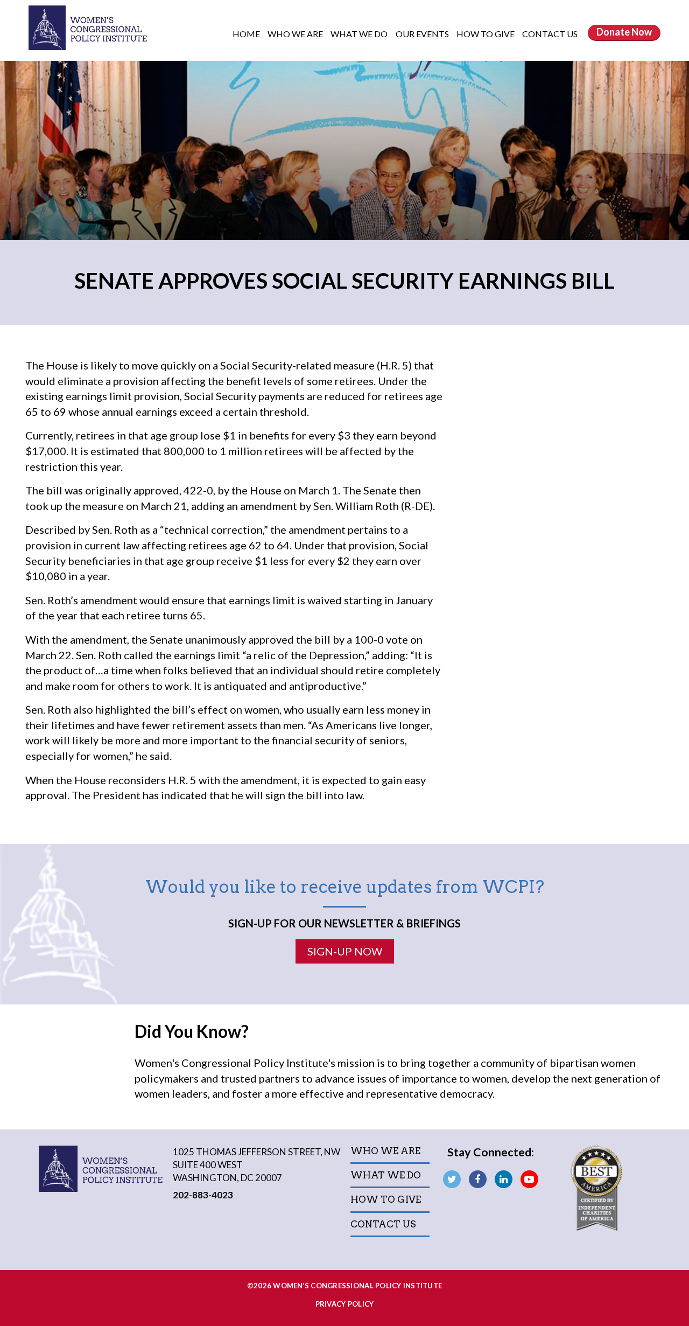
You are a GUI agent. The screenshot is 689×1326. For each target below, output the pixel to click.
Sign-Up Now (344, 951)
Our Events (423, 34)
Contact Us (550, 34)
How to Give (486, 34)
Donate (624, 32)
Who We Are (296, 34)
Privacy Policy (344, 1304)
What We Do (360, 34)
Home (246, 34)
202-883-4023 (203, 1195)
